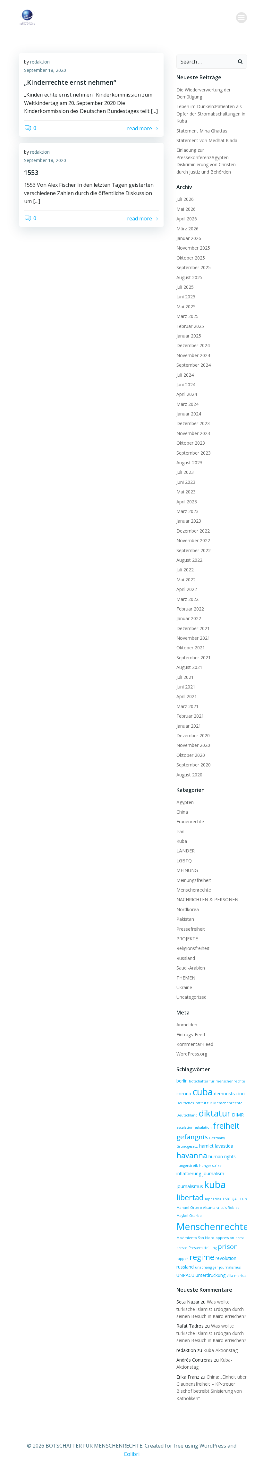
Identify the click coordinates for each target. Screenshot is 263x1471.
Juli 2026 (185, 199)
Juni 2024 (185, 384)
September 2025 (193, 267)
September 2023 (193, 453)
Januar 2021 (188, 726)
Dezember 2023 (193, 423)
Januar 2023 (188, 521)
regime (202, 1257)
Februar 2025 (190, 326)
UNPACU (185, 1275)
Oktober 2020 (190, 755)
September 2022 (193, 550)
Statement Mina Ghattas (201, 131)
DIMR (238, 1115)
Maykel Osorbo (189, 1215)
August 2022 (189, 560)
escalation (184, 1127)
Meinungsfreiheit (193, 880)
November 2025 (193, 248)
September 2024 (193, 365)
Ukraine (184, 987)
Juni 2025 (185, 297)
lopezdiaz (213, 1199)
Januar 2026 (188, 238)
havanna (191, 1155)
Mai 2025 (186, 307)
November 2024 (193, 355)
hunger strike (210, 1165)
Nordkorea (187, 909)
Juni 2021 (185, 687)
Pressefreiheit (190, 929)
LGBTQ (184, 861)
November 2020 (193, 745)
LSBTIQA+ (231, 1199)
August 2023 (189, 462)
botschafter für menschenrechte (217, 1081)
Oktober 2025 (190, 258)
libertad (190, 1197)
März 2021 (187, 706)
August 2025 (189, 277)
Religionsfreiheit (192, 948)
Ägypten (185, 802)
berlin (182, 1081)
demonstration (229, 1093)
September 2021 (193, 657)
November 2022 (193, 540)
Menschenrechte (193, 890)
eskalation (203, 1127)
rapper (182, 1258)
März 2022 (187, 599)
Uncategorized (191, 997)
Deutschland (187, 1115)
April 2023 (186, 502)
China (182, 812)
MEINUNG (187, 870)
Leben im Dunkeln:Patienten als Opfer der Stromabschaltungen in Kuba (210, 113)
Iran (180, 831)
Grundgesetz (187, 1146)
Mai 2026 (186, 209)
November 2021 (193, 638)
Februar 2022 (190, 609)
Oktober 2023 (190, 443)
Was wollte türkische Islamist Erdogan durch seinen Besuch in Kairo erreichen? (211, 1309)
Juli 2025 (185, 287)
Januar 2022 (188, 618)
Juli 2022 (185, 570)
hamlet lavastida (216, 1146)
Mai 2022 (186, 580)
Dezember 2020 (193, 735)
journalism (213, 1173)
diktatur (215, 1113)
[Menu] (241, 17)
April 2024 (186, 394)
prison (228, 1246)
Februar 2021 (190, 716)
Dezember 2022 (193, 531)
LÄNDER (185, 851)
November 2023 (193, 433)
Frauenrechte (190, 821)
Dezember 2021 (193, 628)
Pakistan (185, 919)
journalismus (189, 1186)
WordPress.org (191, 1054)
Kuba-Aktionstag (220, 1350)
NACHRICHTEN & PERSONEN (207, 899)
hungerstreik (187, 1165)
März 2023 (187, 511)
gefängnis (192, 1136)
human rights (222, 1156)
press (239, 1238)
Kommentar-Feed (194, 1044)
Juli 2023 (185, 472)
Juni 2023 (185, 482)
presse (181, 1247)
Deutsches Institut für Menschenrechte (209, 1103)
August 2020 (189, 775)
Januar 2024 (188, 414)
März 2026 (187, 229)
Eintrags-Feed (190, 1034)
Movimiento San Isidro (195, 1238)
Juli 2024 (185, 375)
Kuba (181, 841)
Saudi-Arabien (190, 968)
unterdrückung (210, 1275)
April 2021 (186, 696)
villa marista (237, 1275)
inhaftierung (188, 1173)
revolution (226, 1258)
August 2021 (189, 667)
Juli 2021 (185, 677)
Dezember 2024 (193, 345)
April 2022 (186, 589)
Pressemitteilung (202, 1247)
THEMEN (185, 978)
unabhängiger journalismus (218, 1267)
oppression (225, 1238)
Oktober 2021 (190, 648)
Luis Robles (229, 1207)
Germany (217, 1138)
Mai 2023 (186, 492)
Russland (185, 958)
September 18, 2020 (45, 70)
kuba (215, 1184)
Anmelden (186, 1025)
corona (183, 1093)
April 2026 (186, 219)
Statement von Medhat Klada (206, 140)
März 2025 (187, 316)
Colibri (132, 1454)
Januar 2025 (188, 336)
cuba (202, 1092)
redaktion (40, 62)
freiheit (226, 1125)
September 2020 (193, 765)
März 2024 (187, 404)
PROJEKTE (187, 939)
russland (185, 1267)
